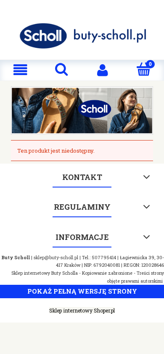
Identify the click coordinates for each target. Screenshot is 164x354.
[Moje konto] (102, 70)
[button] (20, 70)
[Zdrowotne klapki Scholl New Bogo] (82, 110)
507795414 (104, 257)
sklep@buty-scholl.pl (56, 257)
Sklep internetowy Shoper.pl (82, 310)
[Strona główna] (82, 36)
